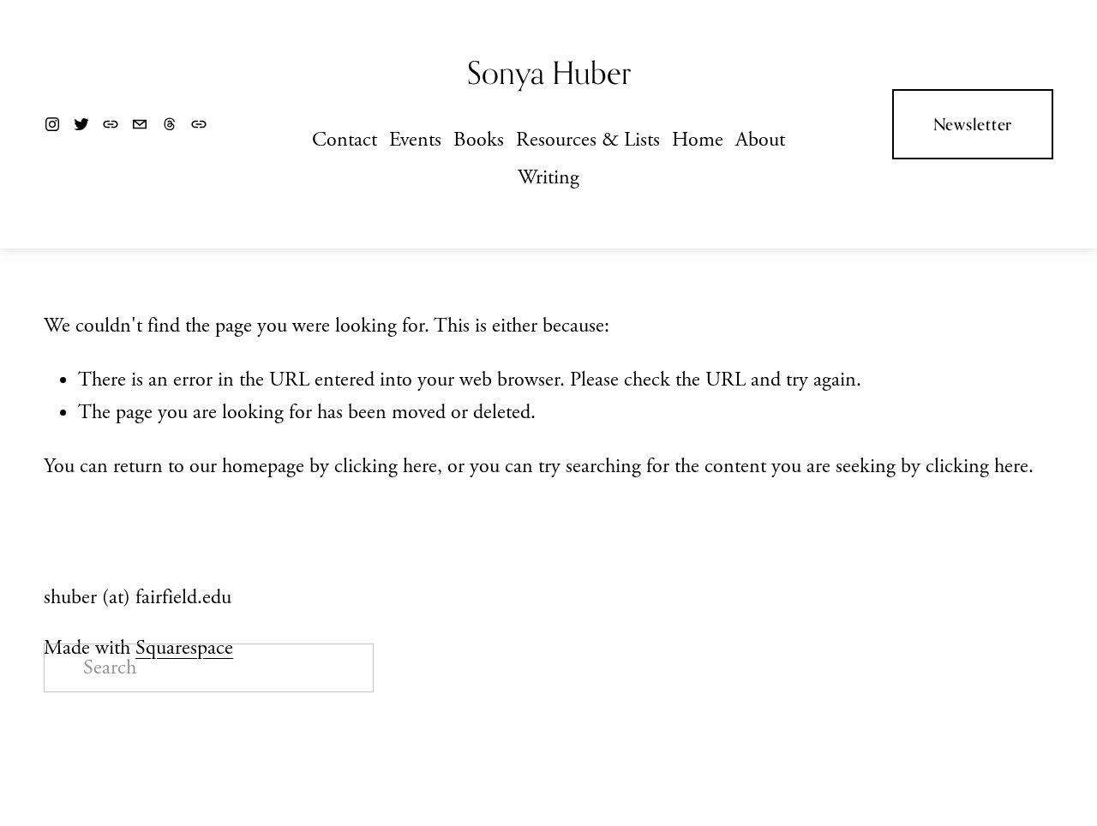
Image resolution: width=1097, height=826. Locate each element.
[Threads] (169, 124)
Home (697, 140)
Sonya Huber (549, 72)
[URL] (110, 124)
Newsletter (973, 124)
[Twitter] (81, 124)
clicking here (385, 466)
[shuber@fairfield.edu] (139, 124)
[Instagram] (52, 124)
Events (415, 140)
